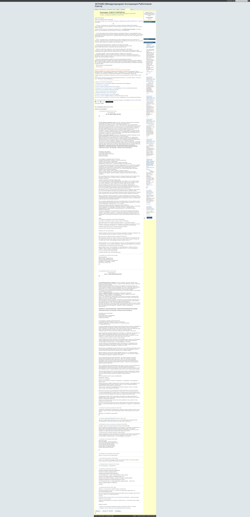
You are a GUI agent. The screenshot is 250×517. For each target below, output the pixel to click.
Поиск (248, 0)
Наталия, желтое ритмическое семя (111, 424)
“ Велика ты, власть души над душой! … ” (150, 47)
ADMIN (103, 515)
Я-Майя (139, 100)
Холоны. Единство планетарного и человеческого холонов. (108, 97)
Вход (234, 0)
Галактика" (132, 100)
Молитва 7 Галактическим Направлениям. (104, 81)
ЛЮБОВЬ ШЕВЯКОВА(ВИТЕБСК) (111, 418)
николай (106, 468)
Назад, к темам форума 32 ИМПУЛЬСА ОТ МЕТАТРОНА (112, 14)
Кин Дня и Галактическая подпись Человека (104, 94)
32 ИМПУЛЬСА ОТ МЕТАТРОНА (129, 13)
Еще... (150, 217)
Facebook (103, 101)
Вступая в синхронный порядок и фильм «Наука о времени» (108, 86)
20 (103, 511)
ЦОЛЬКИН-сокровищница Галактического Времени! (106, 92)
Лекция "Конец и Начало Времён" (102, 89)
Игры (149, 169)
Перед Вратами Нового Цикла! (102, 83)
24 (111, 511)
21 (105, 511)
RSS (95, 513)
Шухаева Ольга (107, 464)
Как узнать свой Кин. (100, 95)
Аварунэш (106, 458)
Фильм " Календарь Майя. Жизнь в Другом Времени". (106, 91)
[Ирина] (97, 15)
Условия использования (151, 515)
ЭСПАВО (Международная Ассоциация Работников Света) (123, 5)
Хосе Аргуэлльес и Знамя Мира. (102, 84)
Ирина (112, 13)
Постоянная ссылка (99, 111)
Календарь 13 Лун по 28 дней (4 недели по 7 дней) (106, 88)
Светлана (106, 255)
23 (109, 511)
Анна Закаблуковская (108, 407)
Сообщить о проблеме (141, 515)
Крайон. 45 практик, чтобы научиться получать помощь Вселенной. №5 (150, 80)
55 (116, 511)
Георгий (153, 78)
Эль (147, 190)
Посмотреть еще (149, 71)
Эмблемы (134, 515)
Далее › (119, 511)
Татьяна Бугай (107, 453)
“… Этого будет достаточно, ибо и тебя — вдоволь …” (150, 209)
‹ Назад (96, 511)
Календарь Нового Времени (127, 26)
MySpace (98, 101)
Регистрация (229, 0)
